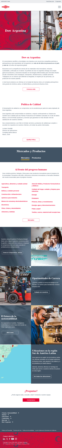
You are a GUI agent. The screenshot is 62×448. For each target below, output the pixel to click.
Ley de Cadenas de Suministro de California (45, 430)
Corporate (58, 1)
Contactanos (5, 418)
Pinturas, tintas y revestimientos (42, 202)
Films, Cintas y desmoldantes (11, 208)
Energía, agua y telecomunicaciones (43, 205)
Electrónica (5, 205)
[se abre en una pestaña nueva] (4, 439)
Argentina (5, 1)
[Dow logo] (5, 6)
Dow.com (4, 420)
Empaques (35, 198)
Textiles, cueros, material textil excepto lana (46, 212)
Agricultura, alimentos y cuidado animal (14, 184)
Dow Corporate (6, 422)
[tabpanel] (31, 194)
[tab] (25, 158)
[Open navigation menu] (59, 7)
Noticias (4, 415)
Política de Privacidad (7, 430)
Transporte (5, 187)
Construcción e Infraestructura (11, 194)
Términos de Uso (17, 430)
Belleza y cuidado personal (10, 191)
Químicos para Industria (9, 198)
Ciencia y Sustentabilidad (9, 413)
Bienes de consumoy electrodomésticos (15, 201)
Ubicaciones (5, 416)
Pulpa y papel (36, 209)
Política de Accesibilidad (28, 430)
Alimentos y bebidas (8, 212)
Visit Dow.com (50, 1)
